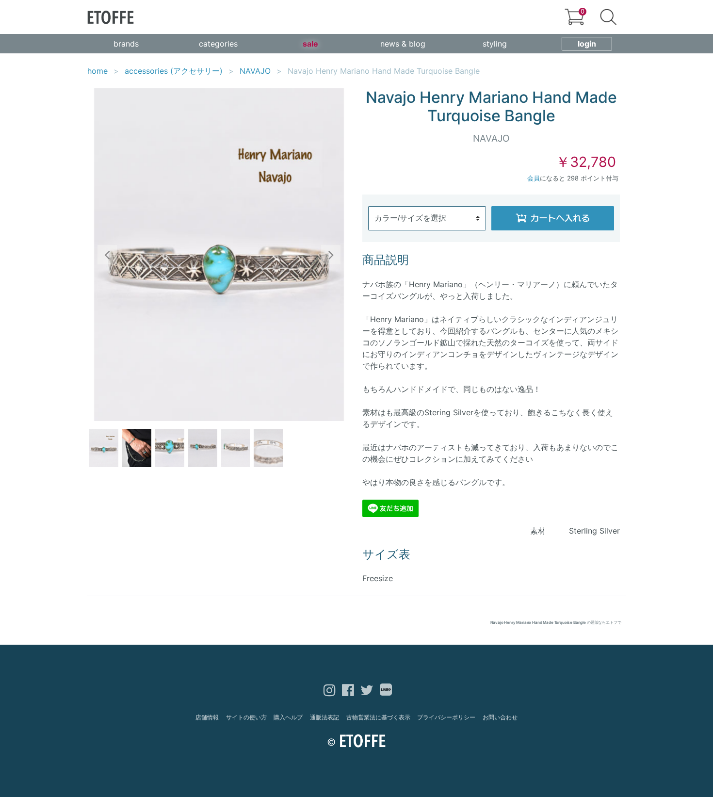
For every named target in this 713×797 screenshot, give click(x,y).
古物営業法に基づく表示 (378, 717)
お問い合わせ (500, 717)
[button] (107, 254)
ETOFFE (110, 17)
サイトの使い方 (246, 717)
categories (218, 44)
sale (310, 44)
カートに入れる (553, 218)
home (97, 71)
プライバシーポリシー (446, 717)
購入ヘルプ (288, 717)
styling (495, 44)
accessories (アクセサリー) (174, 71)
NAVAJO (255, 71)
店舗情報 (207, 717)
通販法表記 (324, 717)
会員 (533, 178)
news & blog (402, 44)
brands (126, 44)
